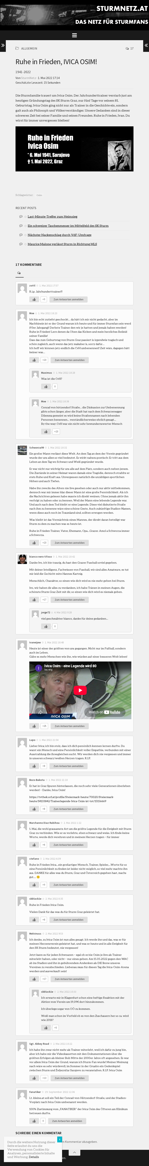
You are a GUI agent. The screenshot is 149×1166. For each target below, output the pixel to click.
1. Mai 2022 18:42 (65, 556)
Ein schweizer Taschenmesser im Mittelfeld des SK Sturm (68, 225)
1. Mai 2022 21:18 (58, 780)
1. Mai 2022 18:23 (47, 313)
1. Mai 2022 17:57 (48, 285)
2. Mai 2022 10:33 (66, 991)
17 (131, 48)
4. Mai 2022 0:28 (63, 612)
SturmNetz (28, 78)
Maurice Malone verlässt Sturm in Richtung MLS (62, 244)
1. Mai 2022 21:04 (48, 740)
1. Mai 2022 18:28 (65, 372)
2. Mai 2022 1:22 (72, 823)
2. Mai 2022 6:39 (52, 858)
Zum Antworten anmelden (68, 299)
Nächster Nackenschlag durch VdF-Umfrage (59, 235)
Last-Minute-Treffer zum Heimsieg (52, 216)
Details (34, 1157)
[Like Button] (34, 299)
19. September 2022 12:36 (60, 1092)
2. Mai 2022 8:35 (54, 898)
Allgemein (29, 48)
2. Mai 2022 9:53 (54, 933)
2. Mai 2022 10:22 (62, 1043)
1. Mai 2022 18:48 (54, 642)
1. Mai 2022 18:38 (59, 401)
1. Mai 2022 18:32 (57, 447)
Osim (39, 195)
